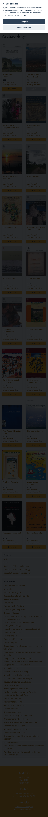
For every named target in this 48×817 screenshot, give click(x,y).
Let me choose (20, 15)
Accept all (24, 22)
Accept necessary (24, 27)
